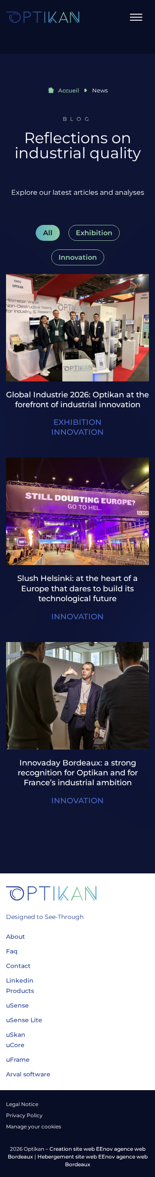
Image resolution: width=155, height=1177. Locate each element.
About (15, 936)
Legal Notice (22, 1104)
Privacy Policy (24, 1115)
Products (20, 991)
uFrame (18, 1059)
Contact (18, 966)
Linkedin (20, 980)
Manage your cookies (33, 1126)
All (48, 233)
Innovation (78, 257)
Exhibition (94, 233)
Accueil (67, 90)
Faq (12, 951)
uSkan (15, 1035)
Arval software (28, 1074)
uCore (15, 1045)
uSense (17, 1005)
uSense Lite (24, 1020)
